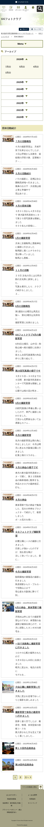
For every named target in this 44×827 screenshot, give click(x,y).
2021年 (20, 110)
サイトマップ (32, 803)
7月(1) (8, 67)
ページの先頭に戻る (29, 787)
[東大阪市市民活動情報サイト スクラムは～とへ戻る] (33, 7)
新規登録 (11, 10)
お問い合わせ (18, 10)
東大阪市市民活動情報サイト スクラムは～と (17, 33)
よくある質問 (32, 795)
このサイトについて (3, 10)
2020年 (20, 117)
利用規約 (32, 799)
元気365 (25, 825)
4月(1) (36, 67)
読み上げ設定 (38, 29)
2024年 (20, 89)
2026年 (20, 59)
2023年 (20, 96)
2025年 (20, 82)
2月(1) (8, 72)
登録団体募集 (11, 799)
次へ (27, 777)
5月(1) (22, 67)
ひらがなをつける (23, 2)
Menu (20, 43)
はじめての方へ (11, 795)
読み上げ (25, 29)
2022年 (20, 103)
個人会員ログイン (26, 10)
